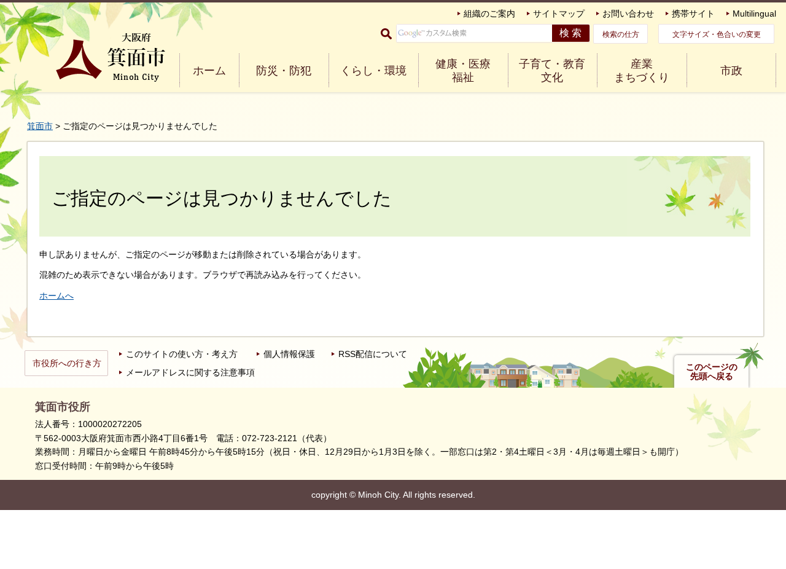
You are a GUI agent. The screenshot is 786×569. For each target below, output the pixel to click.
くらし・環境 (373, 71)
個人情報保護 (289, 354)
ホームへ (56, 295)
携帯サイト (693, 13)
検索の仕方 (620, 34)
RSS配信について (372, 354)
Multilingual (754, 13)
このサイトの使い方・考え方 (182, 354)
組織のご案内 (489, 13)
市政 (731, 71)
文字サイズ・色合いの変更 (716, 34)
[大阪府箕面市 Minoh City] (110, 57)
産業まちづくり (641, 71)
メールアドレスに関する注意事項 (190, 372)
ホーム (209, 71)
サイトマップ (559, 13)
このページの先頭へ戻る (711, 372)
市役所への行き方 (67, 363)
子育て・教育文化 (552, 71)
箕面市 (40, 126)
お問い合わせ (628, 13)
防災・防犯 (283, 71)
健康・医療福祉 (463, 71)
